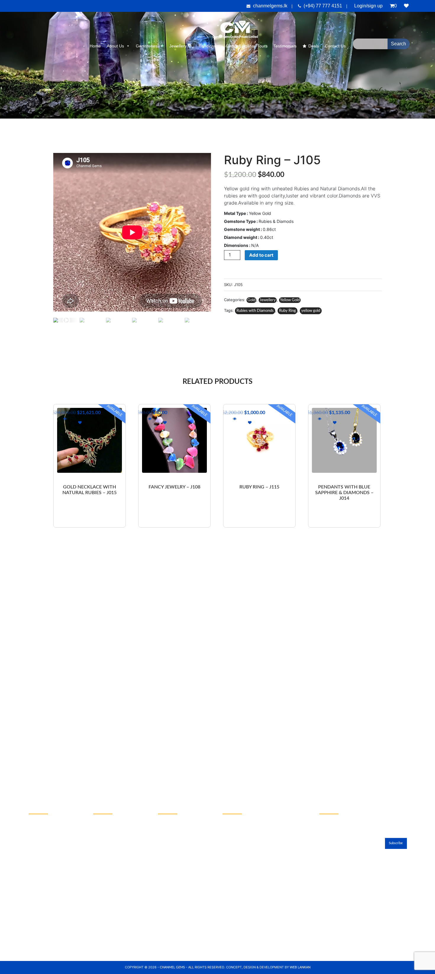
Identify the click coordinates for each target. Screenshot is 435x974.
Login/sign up (368, 5)
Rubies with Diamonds (255, 311)
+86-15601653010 (241, 855)
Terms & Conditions (111, 830)
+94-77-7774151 (175, 832)
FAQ (97, 841)
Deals (313, 46)
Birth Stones (104, 870)
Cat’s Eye (37, 851)
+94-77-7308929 (175, 825)
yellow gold (310, 311)
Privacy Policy (105, 820)
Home (95, 46)
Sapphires (37, 820)
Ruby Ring (287, 311)
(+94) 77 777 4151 (323, 5)
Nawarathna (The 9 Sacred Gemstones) (53, 900)
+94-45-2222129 (175, 819)
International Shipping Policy (119, 861)
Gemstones (146, 46)
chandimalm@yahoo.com (181, 842)
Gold (251, 300)
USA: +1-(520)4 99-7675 (247, 901)
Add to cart (261, 255)
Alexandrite (39, 861)
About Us (115, 46)
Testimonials (285, 46)
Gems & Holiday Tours (247, 46)
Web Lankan (300, 967)
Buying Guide (105, 881)
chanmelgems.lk (270, 5)
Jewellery (178, 46)
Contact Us (332, 778)
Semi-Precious (41, 870)
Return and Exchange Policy (118, 851)
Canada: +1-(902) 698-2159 (250, 908)
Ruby (33, 830)
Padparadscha (41, 841)
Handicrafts (209, 46)
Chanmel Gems (173, 967)
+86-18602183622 (241, 862)
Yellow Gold (290, 300)
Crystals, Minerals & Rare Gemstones (51, 884)
